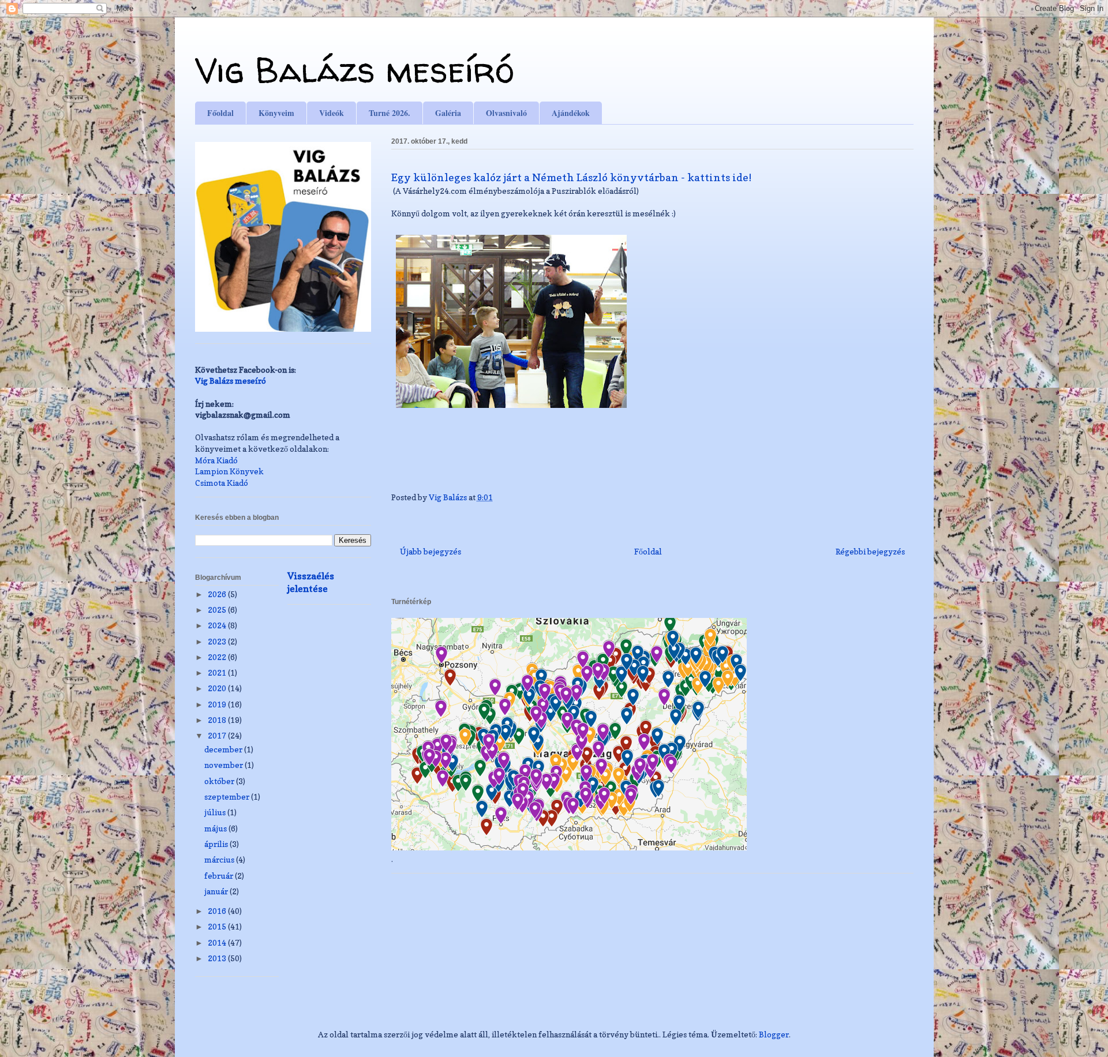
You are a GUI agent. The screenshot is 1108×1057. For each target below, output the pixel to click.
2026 (218, 594)
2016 (218, 911)
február (219, 875)
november (224, 765)
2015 (218, 926)
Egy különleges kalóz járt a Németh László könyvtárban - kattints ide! (571, 177)
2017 (218, 735)
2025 (218, 609)
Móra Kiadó (216, 460)
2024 (218, 625)
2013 (218, 958)
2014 (218, 942)
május (216, 828)
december (224, 749)
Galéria (448, 113)
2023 (218, 641)
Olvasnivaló (506, 113)
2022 (218, 657)
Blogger (774, 1034)
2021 (218, 672)
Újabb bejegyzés (430, 551)
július (215, 812)
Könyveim (276, 113)
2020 (218, 688)
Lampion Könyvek (229, 471)
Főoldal (220, 113)
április (217, 844)
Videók (331, 113)
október (220, 781)
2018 (218, 720)
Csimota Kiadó (221, 483)
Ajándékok (571, 113)
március (220, 859)
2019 (218, 704)
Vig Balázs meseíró (354, 69)
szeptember (227, 796)
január (217, 891)
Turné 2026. (389, 113)
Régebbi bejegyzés (870, 551)
